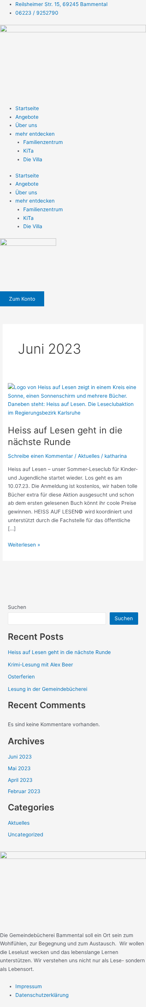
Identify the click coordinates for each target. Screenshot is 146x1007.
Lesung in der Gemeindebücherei (47, 689)
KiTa (28, 151)
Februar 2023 (24, 791)
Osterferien (21, 677)
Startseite (27, 108)
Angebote (27, 117)
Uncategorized (25, 834)
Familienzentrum (43, 142)
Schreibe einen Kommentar (40, 456)
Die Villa (32, 159)
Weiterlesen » (24, 544)
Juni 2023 (20, 757)
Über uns (26, 125)
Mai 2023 (19, 768)
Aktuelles (89, 456)
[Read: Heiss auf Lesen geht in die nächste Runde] (73, 400)
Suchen (17, 607)
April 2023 (20, 780)
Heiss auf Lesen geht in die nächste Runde (65, 436)
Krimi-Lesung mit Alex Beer (40, 665)
